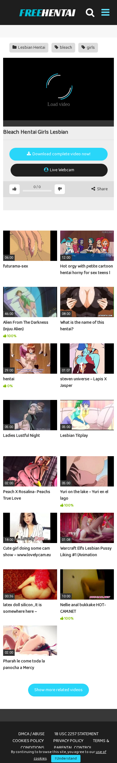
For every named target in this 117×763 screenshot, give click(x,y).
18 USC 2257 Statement (76, 734)
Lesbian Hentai (31, 47)
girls (90, 47)
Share (102, 189)
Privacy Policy (68, 740)
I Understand (66, 758)
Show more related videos (58, 689)
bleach (65, 47)
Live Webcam (61, 170)
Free (47, 12)
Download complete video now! (61, 154)
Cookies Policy (28, 740)
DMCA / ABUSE (31, 734)
